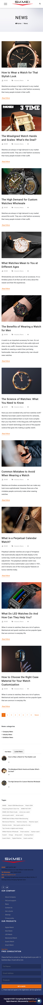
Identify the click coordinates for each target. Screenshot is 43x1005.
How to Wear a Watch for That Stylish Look (22, 757)
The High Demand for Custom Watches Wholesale (24, 781)
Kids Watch (8, 931)
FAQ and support (10, 900)
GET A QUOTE (21, 986)
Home (19, 23)
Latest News (18, 751)
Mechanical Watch (11, 938)
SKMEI (6, 80)
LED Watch (8, 934)
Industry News (18, 80)
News (7, 904)
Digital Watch (9, 927)
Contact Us (8, 907)
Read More (6, 98)
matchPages (33, 1001)
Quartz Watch (9, 941)
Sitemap (7, 914)
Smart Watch (9, 945)
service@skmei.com (10, 874)
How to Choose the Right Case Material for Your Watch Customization (20, 681)
